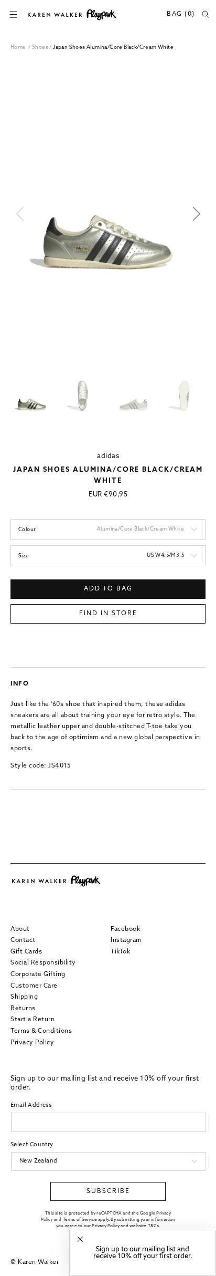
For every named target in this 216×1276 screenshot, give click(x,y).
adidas (108, 456)
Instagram (126, 940)
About (20, 929)
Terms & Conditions (41, 1031)
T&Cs (153, 1226)
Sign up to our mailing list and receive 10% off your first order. (142, 1253)
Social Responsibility (43, 963)
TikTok (120, 952)
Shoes (40, 47)
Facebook (125, 929)
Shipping (24, 997)
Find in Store (108, 613)
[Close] (80, 1239)
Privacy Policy (32, 1043)
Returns (23, 1008)
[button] (13, 14)
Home (18, 47)
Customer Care (34, 986)
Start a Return (32, 1019)
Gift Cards (26, 952)
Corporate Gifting (38, 974)
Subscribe (108, 1191)
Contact (23, 940)
